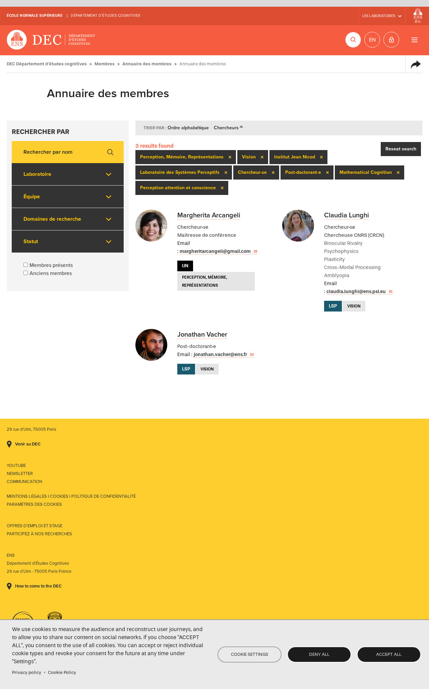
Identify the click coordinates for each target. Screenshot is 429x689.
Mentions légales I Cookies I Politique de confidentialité (71, 496)
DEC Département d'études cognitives (51, 40)
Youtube (16, 465)
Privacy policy (26, 672)
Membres (105, 63)
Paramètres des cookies (34, 504)
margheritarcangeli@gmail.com (215, 251)
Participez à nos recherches (39, 534)
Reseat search (400, 149)
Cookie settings (249, 654)
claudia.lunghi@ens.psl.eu (356, 291)
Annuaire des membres (147, 63)
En (372, 40)
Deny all (319, 654)
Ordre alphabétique (188, 128)
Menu (414, 40)
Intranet (391, 40)
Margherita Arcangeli (208, 215)
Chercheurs (229, 128)
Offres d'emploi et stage (34, 526)
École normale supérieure (34, 15)
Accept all (389, 654)
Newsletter (20, 473)
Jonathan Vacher (202, 335)
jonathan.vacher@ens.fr (220, 354)
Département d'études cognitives (105, 15)
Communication (24, 481)
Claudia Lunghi (346, 215)
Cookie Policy (62, 672)
